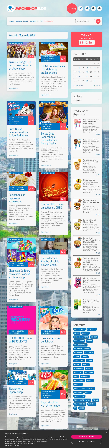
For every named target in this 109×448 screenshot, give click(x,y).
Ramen (90, 380)
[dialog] (54, 439)
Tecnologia (79, 396)
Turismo (91, 404)
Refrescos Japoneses (84, 388)
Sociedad (78, 392)
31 (94, 81)
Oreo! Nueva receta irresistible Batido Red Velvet (19, 132)
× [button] (106, 432)
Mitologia (78, 368)
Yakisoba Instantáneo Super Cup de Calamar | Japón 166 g (91, 260)
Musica (89, 368)
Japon (52, 59)
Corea (89, 341)
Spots (88, 392)
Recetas (13, 124)
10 (94, 68)
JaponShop (72, 8)
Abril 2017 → (96, 86)
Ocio (76, 376)
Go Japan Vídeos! (82, 349)
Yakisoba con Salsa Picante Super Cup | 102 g (91, 202)
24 (94, 76)
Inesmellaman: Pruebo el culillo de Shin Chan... (50, 261)
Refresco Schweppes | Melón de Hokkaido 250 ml (91, 302)
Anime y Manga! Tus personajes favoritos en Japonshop (20, 65)
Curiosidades (80, 345)
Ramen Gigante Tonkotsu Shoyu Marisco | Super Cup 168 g (91, 240)
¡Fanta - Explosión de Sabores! (51, 339)
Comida (45, 59)
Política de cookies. (28, 443)
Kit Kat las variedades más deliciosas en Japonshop (53, 69)
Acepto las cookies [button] (86, 436)
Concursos (47, 126)
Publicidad (79, 380)
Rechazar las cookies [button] (86, 442)
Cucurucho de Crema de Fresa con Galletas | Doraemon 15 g (91, 122)
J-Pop (76, 357)
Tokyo (95, 400)
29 (87, 81)
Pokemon (85, 376)
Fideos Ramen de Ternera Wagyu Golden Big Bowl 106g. (91, 182)
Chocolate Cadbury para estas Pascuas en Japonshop (19, 274)
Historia (78, 353)
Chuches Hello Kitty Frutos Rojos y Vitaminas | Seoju (91, 280)
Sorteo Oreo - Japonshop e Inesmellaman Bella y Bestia (49, 138)
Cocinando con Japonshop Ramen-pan (17, 198)
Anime (77, 333)
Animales (91, 329)
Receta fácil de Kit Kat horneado (50, 403)
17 (94, 72)
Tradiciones (79, 404)
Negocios (78, 372)
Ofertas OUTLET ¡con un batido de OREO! (52, 205)
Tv (75, 408)
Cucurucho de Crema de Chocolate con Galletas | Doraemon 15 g (91, 142)
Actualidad (47, 124)
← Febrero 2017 (78, 86)
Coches (85, 333)
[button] (37, 445)
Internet (89, 353)
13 (79, 72)
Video (55, 253)
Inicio (11, 21)
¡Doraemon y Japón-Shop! (16, 390)
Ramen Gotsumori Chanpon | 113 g (89, 221)
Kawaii (77, 364)
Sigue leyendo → (14, 88)
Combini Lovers (36, 21)
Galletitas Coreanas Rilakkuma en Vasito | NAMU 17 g (90, 162)
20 (79, 76)
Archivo (77, 96)
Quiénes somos (22, 21)
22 (87, 76)
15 (87, 72)
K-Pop (89, 360)
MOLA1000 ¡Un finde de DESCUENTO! (20, 339)
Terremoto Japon (82, 400)
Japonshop (49, 21)
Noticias (89, 372)
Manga (86, 364)
